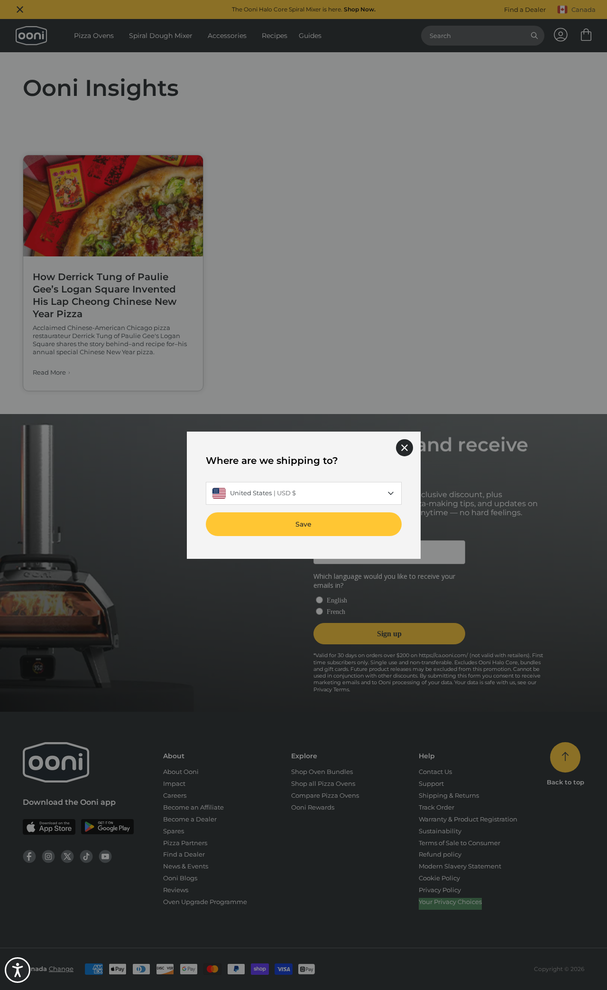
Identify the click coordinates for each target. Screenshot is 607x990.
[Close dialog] (404, 447)
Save (303, 523)
